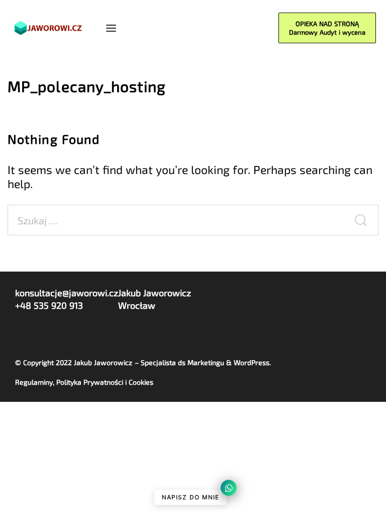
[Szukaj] (360, 220)
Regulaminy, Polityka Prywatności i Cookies (84, 382)
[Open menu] (111, 28)
